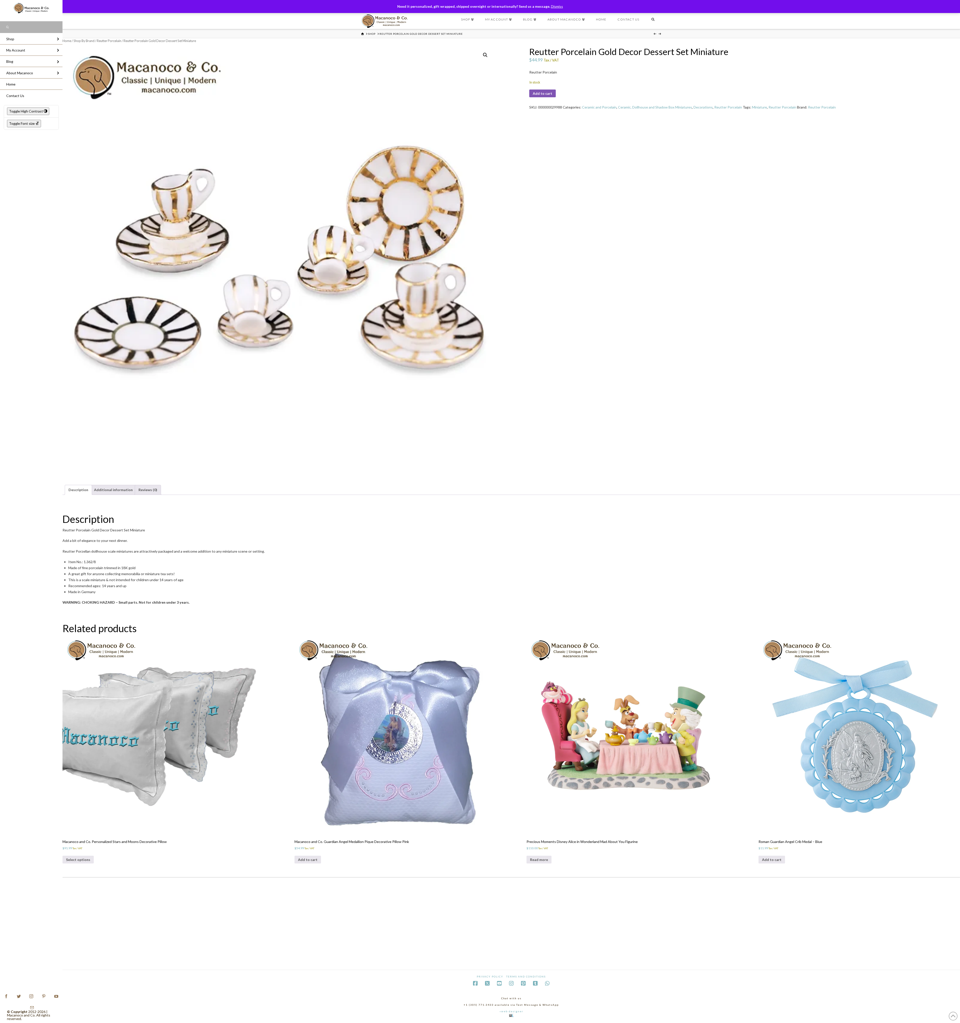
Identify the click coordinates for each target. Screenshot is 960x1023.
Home (66, 41)
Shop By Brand (84, 41)
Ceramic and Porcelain (599, 107)
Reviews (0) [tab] (147, 490)
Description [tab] (78, 490)
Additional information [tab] (113, 490)
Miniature (759, 107)
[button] (485, 55)
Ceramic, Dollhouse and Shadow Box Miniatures (655, 107)
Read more (539, 859)
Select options (78, 859)
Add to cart (542, 93)
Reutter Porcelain (109, 41)
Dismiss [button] (557, 6)
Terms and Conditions (526, 976)
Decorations (703, 107)
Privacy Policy (490, 976)
